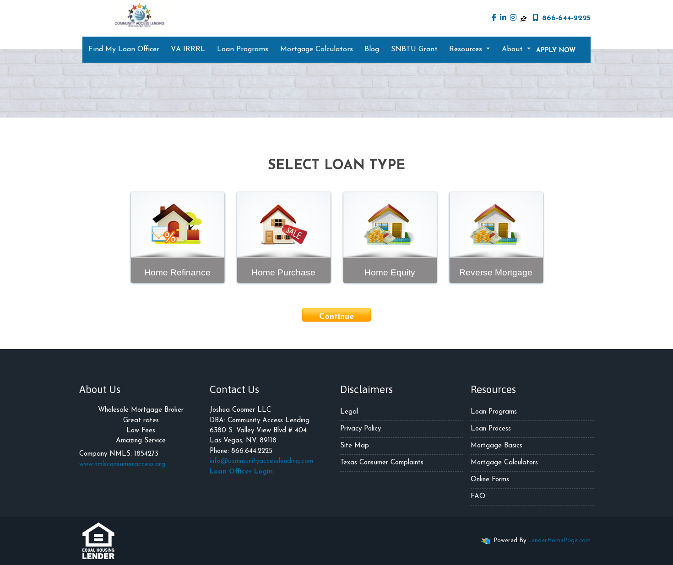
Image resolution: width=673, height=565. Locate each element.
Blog (371, 49)
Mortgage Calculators (316, 49)
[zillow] (523, 18)
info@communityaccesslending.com (261, 461)
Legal (349, 412)
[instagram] (513, 18)
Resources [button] (466, 49)
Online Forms (490, 479)
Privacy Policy (360, 428)
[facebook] (494, 18)
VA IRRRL (188, 49)
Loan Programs (242, 49)
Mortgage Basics (496, 445)
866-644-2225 (566, 18)
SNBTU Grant (414, 49)
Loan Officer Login (241, 471)
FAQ (478, 496)
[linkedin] (503, 18)
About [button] (513, 49)
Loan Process (491, 428)
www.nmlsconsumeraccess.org (122, 464)
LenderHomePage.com (559, 540)
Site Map (354, 445)
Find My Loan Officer (123, 49)
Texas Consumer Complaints (381, 462)
